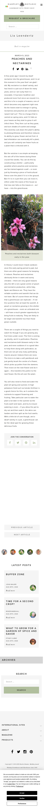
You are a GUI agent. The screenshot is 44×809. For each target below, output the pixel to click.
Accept (22, 793)
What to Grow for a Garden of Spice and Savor (21, 631)
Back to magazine (22, 46)
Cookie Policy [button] (11, 784)
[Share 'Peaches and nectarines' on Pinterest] (22, 69)
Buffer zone (15, 574)
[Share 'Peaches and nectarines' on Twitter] (17, 69)
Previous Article (22, 527)
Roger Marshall (12, 611)
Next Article (22, 535)
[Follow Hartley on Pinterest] (31, 752)
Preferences (22, 803)
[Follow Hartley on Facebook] (12, 752)
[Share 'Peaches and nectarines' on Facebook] (13, 69)
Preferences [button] (19, 786)
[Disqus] (22, 484)
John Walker (11, 584)
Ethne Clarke (11, 638)
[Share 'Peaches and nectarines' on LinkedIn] (26, 69)
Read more (10, 590)
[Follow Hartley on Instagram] (25, 752)
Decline (22, 798)
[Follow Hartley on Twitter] (19, 752)
